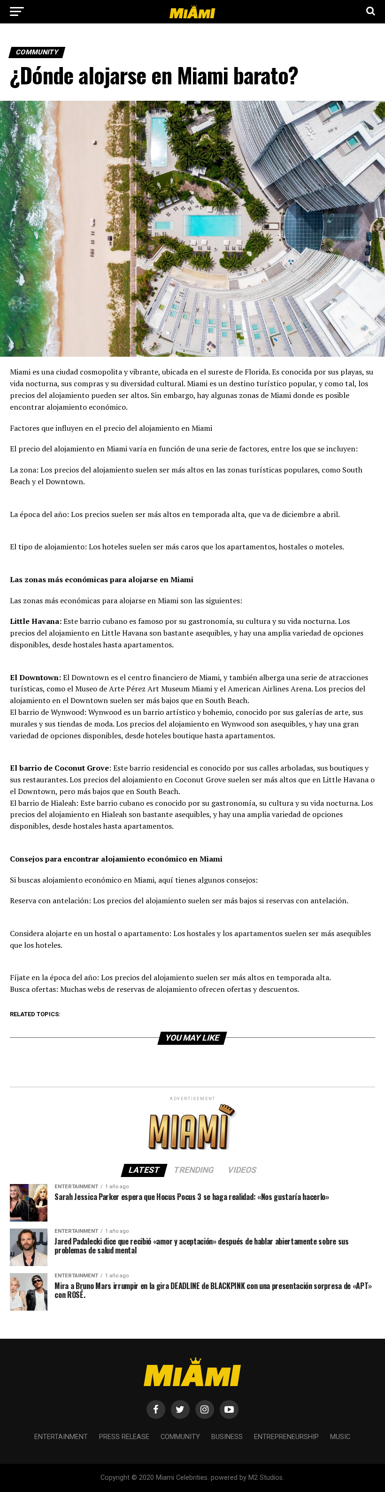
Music (340, 1437)
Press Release (124, 1437)
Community (180, 1437)
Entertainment (61, 1437)
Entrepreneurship (286, 1437)
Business (227, 1437)
